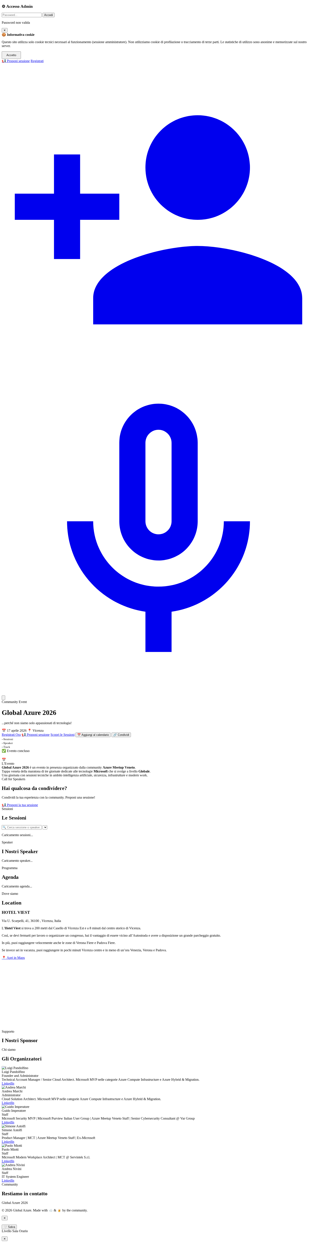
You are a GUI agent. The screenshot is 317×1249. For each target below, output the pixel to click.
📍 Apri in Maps (13, 958)
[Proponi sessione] (158, 690)
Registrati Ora (11, 734)
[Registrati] (158, 375)
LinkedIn (8, 1083)
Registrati (37, 61)
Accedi (48, 15)
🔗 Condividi (121, 734)
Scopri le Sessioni (62, 734)
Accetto (11, 55)
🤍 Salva (9, 1227)
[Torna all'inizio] (3, 697)
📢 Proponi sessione (16, 61)
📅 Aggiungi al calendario (93, 734)
